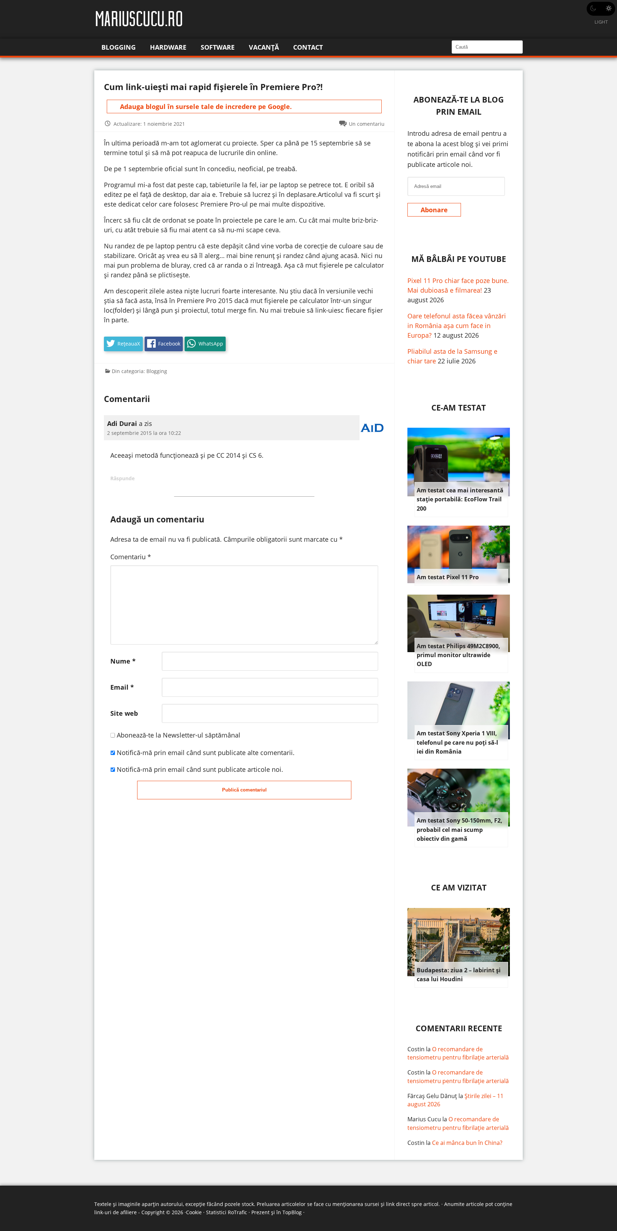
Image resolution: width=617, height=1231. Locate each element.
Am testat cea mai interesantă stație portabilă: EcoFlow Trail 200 (460, 499)
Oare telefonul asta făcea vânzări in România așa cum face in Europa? (456, 325)
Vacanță (264, 47)
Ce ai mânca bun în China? (467, 1143)
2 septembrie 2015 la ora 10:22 (144, 433)
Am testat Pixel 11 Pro (448, 577)
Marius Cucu (424, 1119)
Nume (123, 661)
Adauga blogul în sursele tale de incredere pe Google (205, 106)
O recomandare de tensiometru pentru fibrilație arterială (458, 1053)
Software (218, 47)
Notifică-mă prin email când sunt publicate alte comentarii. (206, 752)
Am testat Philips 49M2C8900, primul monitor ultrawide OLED (458, 655)
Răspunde (122, 478)
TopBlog (292, 1212)
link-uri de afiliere (115, 1212)
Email (122, 687)
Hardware (168, 47)
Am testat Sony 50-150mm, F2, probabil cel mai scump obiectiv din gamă (459, 829)
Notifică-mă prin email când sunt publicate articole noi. (200, 769)
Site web (124, 713)
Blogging (118, 47)
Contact (308, 47)
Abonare (434, 209)
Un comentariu (367, 123)
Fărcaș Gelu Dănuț (432, 1096)
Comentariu (130, 556)
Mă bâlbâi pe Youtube (458, 259)
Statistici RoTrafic (226, 1212)
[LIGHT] (601, 9)
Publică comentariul (244, 790)
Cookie (194, 1212)
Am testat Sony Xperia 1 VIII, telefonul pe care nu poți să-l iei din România (457, 742)
